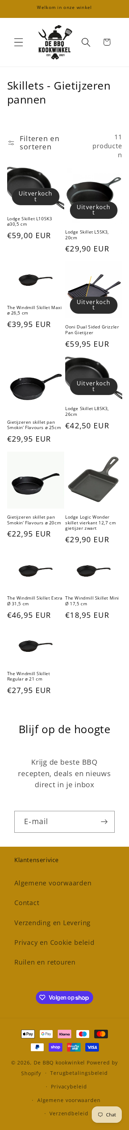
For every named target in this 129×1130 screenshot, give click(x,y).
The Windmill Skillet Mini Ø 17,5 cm (92, 600)
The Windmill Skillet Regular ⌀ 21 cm (28, 676)
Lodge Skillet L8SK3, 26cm (87, 411)
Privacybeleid (69, 1086)
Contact (26, 902)
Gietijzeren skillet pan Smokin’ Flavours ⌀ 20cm (34, 519)
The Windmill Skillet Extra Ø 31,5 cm (35, 600)
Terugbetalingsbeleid (79, 1072)
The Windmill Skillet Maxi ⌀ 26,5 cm (34, 310)
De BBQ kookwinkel (60, 1062)
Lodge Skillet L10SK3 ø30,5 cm (29, 221)
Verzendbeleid (69, 1113)
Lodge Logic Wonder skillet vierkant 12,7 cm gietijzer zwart (90, 522)
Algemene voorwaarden (53, 883)
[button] (18, 42)
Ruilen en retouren (45, 962)
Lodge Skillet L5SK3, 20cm (87, 234)
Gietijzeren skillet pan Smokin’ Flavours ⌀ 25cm (34, 425)
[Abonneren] (104, 822)
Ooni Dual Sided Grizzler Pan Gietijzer (92, 329)
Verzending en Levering (52, 922)
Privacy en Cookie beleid (54, 942)
